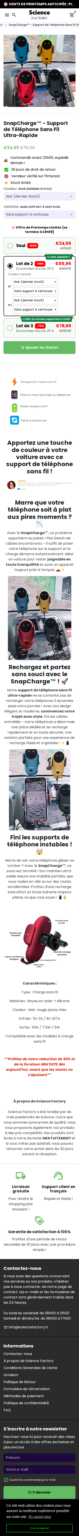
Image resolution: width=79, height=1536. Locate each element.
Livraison (11, 1374)
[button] (39, 246)
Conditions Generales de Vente (30, 1367)
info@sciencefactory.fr (26, 1327)
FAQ (7, 1410)
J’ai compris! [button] (39, 1528)
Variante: (32, 206)
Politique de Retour (20, 1381)
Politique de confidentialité (26, 1403)
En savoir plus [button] (40, 1517)
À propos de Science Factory (29, 1360)
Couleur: (28, 188)
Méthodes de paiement (24, 1396)
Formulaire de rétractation (27, 1388)
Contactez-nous (18, 1353)
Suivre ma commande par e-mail (33, 1480)
